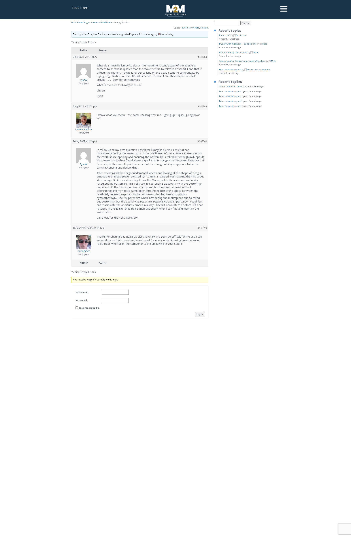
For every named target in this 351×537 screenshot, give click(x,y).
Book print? (224, 35)
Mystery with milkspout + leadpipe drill (237, 43)
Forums (95, 22)
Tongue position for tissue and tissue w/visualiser (242, 61)
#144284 (202, 56)
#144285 (202, 106)
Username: (82, 292)
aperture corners (190, 27)
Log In (200, 314)
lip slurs (204, 27)
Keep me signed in (89, 307)
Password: (82, 300)
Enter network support (230, 69)
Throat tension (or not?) (230, 86)
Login (75, 7)
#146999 (202, 228)
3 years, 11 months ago (142, 34)
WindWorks (106, 22)
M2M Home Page (80, 22)
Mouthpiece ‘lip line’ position (233, 52)
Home (85, 7)
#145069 (202, 141)
